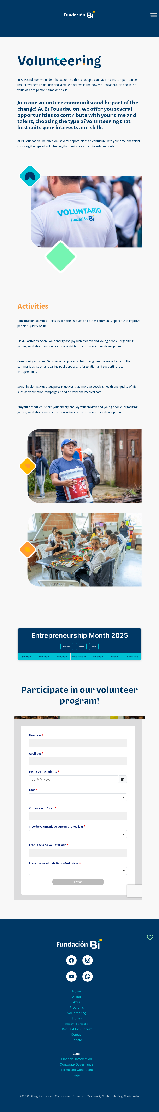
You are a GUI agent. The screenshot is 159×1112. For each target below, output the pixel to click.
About (76, 997)
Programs (77, 1007)
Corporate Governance (76, 1064)
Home (76, 991)
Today (81, 646)
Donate (76, 1040)
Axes (76, 1002)
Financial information (76, 1059)
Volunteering (76, 1013)
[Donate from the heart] (150, 938)
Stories (76, 1018)
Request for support (77, 1029)
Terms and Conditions (76, 1070)
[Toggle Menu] (153, 15)
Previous (67, 646)
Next (94, 646)
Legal (77, 1075)
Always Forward (76, 1024)
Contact (76, 1034)
